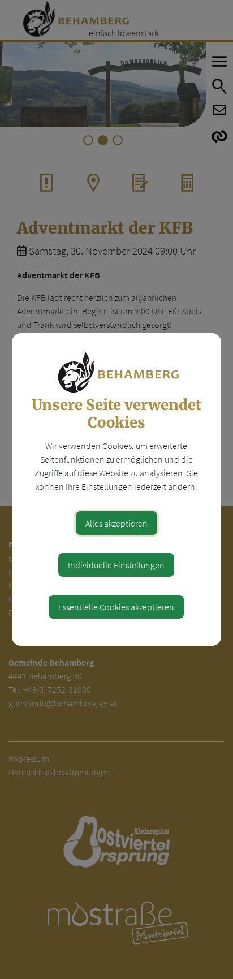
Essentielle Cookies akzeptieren (116, 607)
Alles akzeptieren (116, 523)
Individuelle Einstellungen (116, 565)
